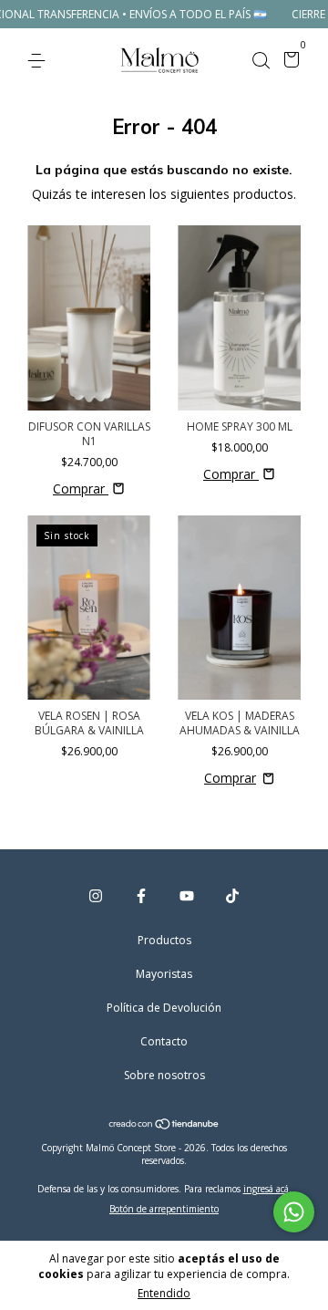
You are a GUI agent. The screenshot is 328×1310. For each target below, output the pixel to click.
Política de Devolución (164, 1007)
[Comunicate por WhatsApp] (293, 1211)
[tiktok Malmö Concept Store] (232, 895)
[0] (288, 61)
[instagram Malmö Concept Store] (95, 895)
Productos (164, 940)
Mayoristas (164, 974)
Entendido (164, 1293)
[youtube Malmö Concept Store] (186, 895)
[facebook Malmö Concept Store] (141, 895)
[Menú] (39, 61)
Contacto (164, 1041)
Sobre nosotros (164, 1075)
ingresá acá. (267, 1188)
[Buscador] (260, 61)
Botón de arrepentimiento (164, 1208)
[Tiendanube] (164, 1125)
